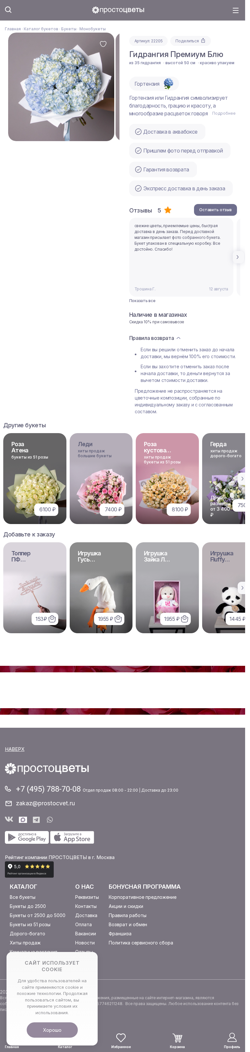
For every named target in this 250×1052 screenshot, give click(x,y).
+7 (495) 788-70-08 (49, 789)
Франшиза (120, 933)
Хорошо (52, 1030)
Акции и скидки (126, 906)
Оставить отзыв (215, 209)
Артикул (141, 40)
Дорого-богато (27, 933)
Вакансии (85, 933)
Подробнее (224, 113)
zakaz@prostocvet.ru (45, 803)
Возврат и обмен (128, 924)
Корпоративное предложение (142, 897)
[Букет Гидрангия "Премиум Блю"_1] (61, 87)
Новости (85, 942)
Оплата (83, 924)
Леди (85, 444)
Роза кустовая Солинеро (157, 450)
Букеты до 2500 (28, 906)
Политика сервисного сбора (141, 942)
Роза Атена (19, 447)
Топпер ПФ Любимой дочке (24, 562)
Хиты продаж (25, 942)
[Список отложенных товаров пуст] (121, 1038)
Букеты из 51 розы (30, 924)
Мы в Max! (23, 820)
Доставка (86, 915)
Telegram (37, 820)
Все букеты (22, 897)
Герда (218, 444)
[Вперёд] (238, 257)
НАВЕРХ (14, 749)
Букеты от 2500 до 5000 (37, 915)
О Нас (84, 886)
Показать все (142, 301)
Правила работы (127, 915)
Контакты (86, 906)
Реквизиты (87, 897)
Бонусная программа (145, 886)
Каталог (23, 886)
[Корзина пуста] (177, 1038)
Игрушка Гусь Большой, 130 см (90, 562)
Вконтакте (9, 820)
